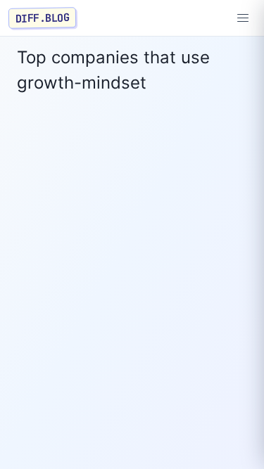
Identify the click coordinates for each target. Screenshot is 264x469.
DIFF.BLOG (42, 17)
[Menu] (243, 18)
